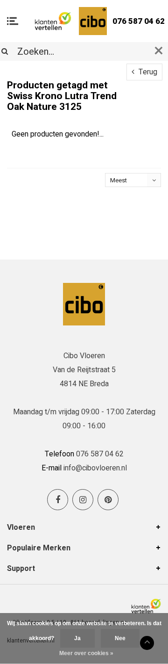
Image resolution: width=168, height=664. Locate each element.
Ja (77, 638)
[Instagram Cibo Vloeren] (82, 499)
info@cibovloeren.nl (95, 468)
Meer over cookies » (86, 653)
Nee (120, 638)
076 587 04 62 (138, 21)
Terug (147, 72)
